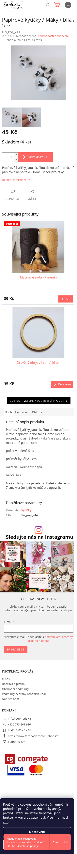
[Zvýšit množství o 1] (16, 155)
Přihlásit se (15, 649)
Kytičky (26, 510)
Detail (65, 299)
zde (5, 822)
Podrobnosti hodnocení (53, 36)
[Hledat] (47, 5)
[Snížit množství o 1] (16, 159)
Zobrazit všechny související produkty (38, 400)
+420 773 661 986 (19, 724)
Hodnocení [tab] (22, 412)
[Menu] (68, 5)
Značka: (24, 40)
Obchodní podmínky (15, 689)
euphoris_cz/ (16, 742)
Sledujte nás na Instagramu (39, 536)
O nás (6, 679)
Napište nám (10, 699)
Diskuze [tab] (37, 412)
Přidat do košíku (38, 157)
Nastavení (37, 832)
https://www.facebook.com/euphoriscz (33, 736)
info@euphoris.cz (19, 718)
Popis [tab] (8, 412)
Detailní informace (14, 180)
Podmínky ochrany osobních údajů (25, 694)
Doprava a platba (13, 684)
